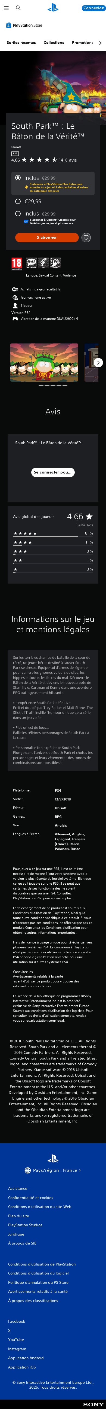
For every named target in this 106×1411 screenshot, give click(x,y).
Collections (54, 42)
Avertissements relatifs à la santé (38, 976)
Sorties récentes (21, 42)
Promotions (82, 42)
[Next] (98, 362)
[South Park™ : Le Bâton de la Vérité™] (44, 362)
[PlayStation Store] (25, 25)
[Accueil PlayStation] (53, 8)
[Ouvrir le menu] (6, 8)
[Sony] (93, 1408)
